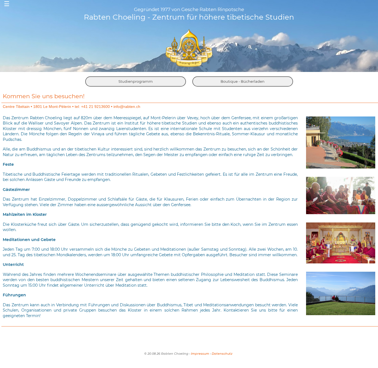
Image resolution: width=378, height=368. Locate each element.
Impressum (200, 354)
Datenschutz (222, 354)
